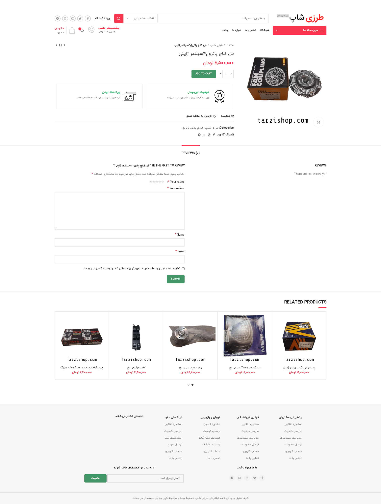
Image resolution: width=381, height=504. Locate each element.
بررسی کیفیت (293, 431)
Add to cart (203, 74)
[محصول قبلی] (64, 45)
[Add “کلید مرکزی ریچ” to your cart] (114, 328)
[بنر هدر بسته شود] (5, 5)
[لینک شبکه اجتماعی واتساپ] (65, 18)
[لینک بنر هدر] (196, 5)
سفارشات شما (173, 438)
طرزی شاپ (216, 45)
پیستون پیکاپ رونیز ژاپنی (299, 368)
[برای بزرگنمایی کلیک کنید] (318, 122)
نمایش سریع (277, 337)
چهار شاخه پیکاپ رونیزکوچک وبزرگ (81, 368)
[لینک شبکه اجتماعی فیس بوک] (88, 18)
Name (180, 235)
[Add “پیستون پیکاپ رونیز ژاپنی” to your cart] (277, 328)
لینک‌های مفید (173, 417)
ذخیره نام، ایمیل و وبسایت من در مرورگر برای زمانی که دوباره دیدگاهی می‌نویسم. (131, 268)
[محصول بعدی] (57, 45)
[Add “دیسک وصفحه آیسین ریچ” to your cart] (223, 328)
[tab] (191, 151)
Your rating (176, 182)
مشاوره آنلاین (293, 424)
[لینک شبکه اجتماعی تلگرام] (58, 18)
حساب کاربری (293, 451)
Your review (176, 188)
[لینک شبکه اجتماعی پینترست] (209, 134)
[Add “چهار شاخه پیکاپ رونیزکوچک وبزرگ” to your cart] (60, 328)
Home (230, 45)
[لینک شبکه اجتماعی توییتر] (80, 18)
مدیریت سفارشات (291, 438)
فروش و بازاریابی (210, 417)
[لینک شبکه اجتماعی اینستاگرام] (73, 18)
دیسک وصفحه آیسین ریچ (245, 368)
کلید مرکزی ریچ (136, 368)
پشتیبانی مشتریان (290, 417)
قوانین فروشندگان (248, 417)
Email (180, 252)
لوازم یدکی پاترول (192, 128)
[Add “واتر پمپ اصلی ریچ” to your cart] (168, 328)
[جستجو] (118, 18)
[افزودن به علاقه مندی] (277, 320)
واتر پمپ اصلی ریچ (190, 368)
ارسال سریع (175, 445)
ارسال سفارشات (292, 445)
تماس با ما (295, 458)
